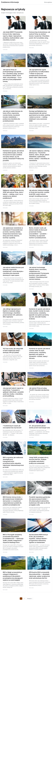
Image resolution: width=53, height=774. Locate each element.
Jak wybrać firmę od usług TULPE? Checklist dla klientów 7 (39, 390)
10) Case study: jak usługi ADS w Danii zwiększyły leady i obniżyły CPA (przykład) (13, 350)
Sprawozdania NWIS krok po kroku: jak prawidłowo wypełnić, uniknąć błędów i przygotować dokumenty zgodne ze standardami (38, 538)
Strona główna (48, 2)
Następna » (29, 598)
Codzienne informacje (10, 2)
